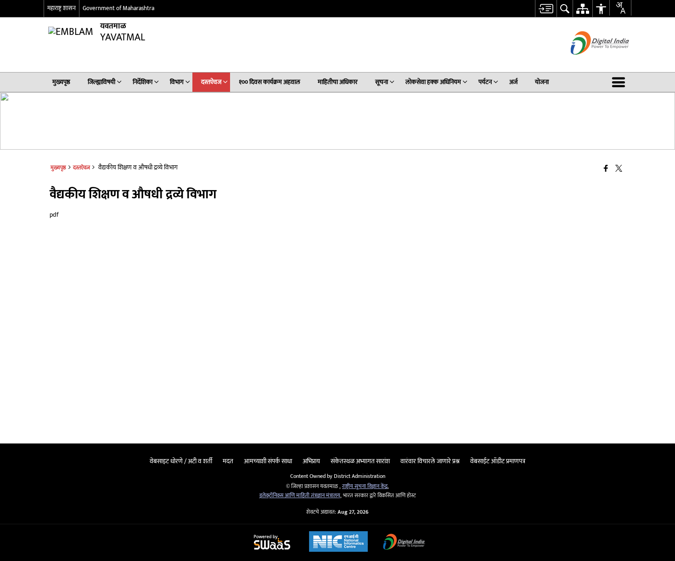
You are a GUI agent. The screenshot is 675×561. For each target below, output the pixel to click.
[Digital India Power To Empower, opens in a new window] (404, 543)
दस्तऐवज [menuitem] (211, 82)
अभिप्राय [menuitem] (311, 461)
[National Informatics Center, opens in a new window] (338, 542)
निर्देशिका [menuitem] (142, 82)
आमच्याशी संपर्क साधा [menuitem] (268, 461)
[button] (620, 82)
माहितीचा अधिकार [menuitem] (338, 82)
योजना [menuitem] (542, 82)
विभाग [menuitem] (177, 82)
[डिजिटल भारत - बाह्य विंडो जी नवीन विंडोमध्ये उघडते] (588, 62)
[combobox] (620, 8)
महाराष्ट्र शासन (61, 8)
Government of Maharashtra (118, 8)
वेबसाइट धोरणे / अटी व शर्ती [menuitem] (181, 461)
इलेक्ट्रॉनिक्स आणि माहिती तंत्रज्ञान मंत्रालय (299, 495)
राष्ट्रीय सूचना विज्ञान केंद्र (365, 486)
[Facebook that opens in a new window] (606, 169)
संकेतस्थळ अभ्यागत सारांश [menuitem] (360, 461)
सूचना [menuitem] (381, 82)
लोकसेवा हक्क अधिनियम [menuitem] (433, 82)
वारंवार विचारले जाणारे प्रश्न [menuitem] (430, 461)
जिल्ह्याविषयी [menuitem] (101, 82)
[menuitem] (546, 8)
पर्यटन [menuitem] (485, 82)
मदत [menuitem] (228, 461)
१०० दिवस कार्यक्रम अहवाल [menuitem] (269, 82)
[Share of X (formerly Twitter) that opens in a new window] (618, 169)
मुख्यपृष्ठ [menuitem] (61, 82)
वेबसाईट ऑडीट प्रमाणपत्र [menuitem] (497, 461)
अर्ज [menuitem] (513, 82)
